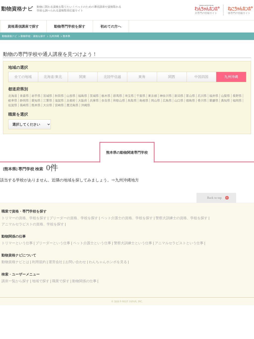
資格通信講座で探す (23, 26)
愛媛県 (213, 100)
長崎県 (24, 105)
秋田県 (59, 96)
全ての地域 (23, 77)
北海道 (12, 96)
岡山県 (155, 100)
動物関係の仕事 (84, 281)
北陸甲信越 (112, 77)
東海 (141, 77)
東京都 (152, 96)
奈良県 (105, 100)
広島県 (167, 100)
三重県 (47, 100)
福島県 (82, 96)
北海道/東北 (53, 77)
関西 (171, 77)
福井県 (213, 96)
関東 (82, 77)
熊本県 (36, 105)
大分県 (47, 105)
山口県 (178, 100)
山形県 (70, 96)
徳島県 (190, 100)
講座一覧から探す (15, 281)
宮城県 (47, 96)
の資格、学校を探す (24, 218)
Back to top (214, 198)
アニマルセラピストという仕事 (179, 243)
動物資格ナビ (17, 9)
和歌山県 (119, 100)
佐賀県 (12, 105)
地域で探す (40, 281)
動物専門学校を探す (69, 26)
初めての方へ (110, 26)
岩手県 (36, 96)
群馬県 (117, 96)
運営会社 (56, 262)
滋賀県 (59, 100)
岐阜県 (12, 100)
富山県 (190, 96)
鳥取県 (132, 100)
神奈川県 (166, 96)
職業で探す (60, 281)
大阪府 (82, 100)
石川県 (202, 96)
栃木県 (105, 96)
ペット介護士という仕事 (92, 243)
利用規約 (39, 262)
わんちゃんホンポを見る (108, 262)
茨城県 (94, 96)
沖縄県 (85, 105)
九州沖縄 (231, 77)
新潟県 (178, 96)
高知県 (225, 100)
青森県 (24, 96)
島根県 (143, 100)
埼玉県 (129, 96)
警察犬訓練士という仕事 (133, 243)
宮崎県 (59, 105)
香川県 (202, 100)
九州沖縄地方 (127, 180)
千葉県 (140, 96)
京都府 (70, 100)
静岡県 (24, 100)
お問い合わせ (75, 262)
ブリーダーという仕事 (52, 243)
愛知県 (36, 100)
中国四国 (201, 77)
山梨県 (225, 96)
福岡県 (237, 100)
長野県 (237, 96)
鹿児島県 (72, 105)
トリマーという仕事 (17, 243)
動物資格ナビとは (15, 262)
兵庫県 (94, 100)
